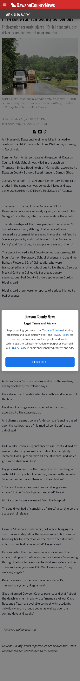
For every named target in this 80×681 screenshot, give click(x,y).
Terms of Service (52, 330)
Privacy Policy (60, 335)
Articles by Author (18, 14)
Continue (39, 362)
